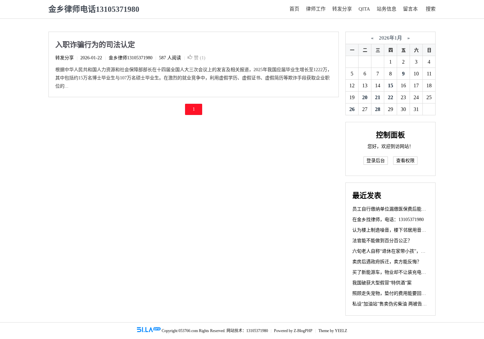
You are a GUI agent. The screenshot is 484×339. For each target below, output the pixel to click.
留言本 (410, 9)
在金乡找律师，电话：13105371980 (388, 219)
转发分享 (342, 9)
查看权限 (405, 160)
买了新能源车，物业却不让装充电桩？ (391, 272)
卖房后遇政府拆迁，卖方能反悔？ (386, 261)
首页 (294, 9)
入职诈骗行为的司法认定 (95, 45)
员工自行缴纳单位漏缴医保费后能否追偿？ (396, 209)
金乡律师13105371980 (130, 57)
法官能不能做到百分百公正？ (382, 240)
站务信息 (386, 9)
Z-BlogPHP (303, 330)
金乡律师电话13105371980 (93, 9)
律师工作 (316, 9)
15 (390, 85)
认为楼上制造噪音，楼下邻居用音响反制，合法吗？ (405, 230)
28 (377, 109)
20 (364, 97)
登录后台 (375, 160)
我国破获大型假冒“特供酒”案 (382, 282)
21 (377, 97)
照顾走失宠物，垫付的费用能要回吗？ (391, 293)
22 (390, 97)
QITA (364, 9)
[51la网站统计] (149, 330)
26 (352, 109)
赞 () (199, 57)
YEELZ (341, 330)
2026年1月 (390, 38)
